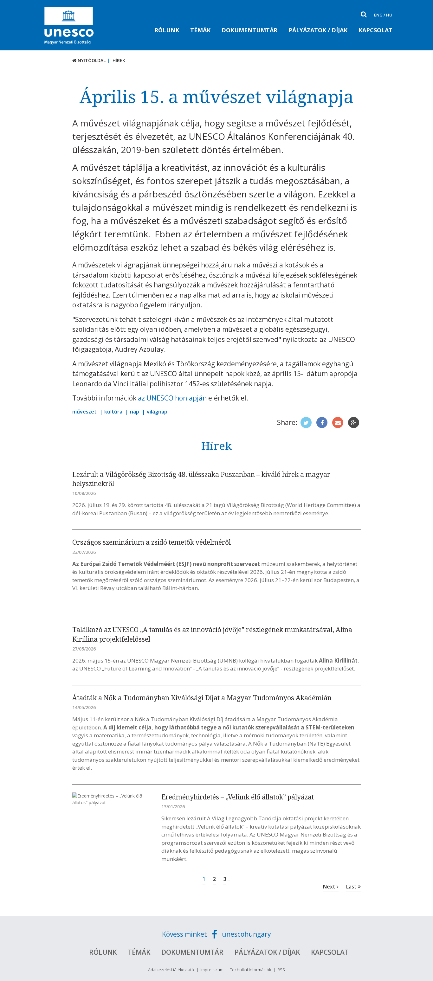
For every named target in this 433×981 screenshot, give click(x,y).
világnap (157, 411)
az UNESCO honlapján (172, 398)
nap (134, 411)
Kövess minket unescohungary (216, 934)
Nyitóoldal (91, 60)
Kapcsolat (375, 30)
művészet (84, 411)
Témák (200, 30)
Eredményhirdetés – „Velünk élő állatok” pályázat (237, 796)
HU (389, 15)
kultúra (113, 411)
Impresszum (211, 969)
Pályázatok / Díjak (317, 30)
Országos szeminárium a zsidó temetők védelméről (151, 542)
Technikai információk (250, 969)
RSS (281, 969)
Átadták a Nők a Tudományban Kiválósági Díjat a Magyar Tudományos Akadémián (202, 697)
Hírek (119, 60)
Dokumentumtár (249, 30)
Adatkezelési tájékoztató (171, 969)
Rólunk (166, 30)
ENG (378, 15)
